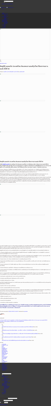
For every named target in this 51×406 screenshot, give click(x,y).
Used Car (3, 362)
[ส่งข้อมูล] (4, 2)
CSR (3, 346)
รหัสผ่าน (1, 400)
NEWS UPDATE (5, 14)
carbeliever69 (21, 71)
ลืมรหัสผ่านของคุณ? (3, 404)
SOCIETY (5, 15)
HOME (3, 13)
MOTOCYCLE (4, 20)
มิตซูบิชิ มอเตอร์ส (6, 164)
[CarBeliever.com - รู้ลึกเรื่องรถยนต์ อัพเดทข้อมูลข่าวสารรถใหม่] (6, 7)
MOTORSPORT (6, 16)
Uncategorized (4, 361)
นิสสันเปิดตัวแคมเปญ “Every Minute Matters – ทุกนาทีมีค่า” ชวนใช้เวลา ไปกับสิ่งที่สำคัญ (17, 330)
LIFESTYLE (4, 349)
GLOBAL (5, 18)
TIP (4, 24)
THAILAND (5, 17)
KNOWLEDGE (4, 21)
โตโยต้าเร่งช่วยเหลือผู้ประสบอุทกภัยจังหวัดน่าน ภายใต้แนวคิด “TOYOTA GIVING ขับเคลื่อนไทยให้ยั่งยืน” (20, 333)
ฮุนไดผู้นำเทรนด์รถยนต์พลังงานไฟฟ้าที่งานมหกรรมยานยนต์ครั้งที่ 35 (12, 321)
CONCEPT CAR (5, 345)
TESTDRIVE (4, 19)
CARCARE (5, 23)
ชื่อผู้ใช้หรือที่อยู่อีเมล (4, 398)
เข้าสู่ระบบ (6, 402)
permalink (25, 311)
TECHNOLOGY (6, 22)
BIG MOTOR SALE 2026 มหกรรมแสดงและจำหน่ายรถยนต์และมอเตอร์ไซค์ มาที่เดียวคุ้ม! (17, 326)
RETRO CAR (4, 354)
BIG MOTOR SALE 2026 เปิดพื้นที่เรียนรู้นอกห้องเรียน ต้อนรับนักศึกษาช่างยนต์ (15, 340)
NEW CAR (4, 352)
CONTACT (4, 27)
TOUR (5, 26)
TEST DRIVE (4, 357)
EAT (5, 390)
